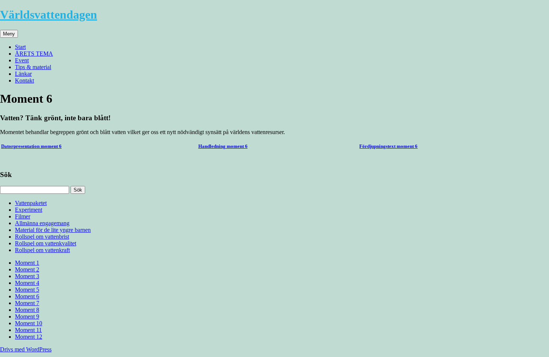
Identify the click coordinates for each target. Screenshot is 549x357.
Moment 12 (28, 336)
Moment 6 (27, 296)
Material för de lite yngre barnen (53, 230)
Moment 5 (27, 289)
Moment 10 (28, 323)
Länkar (23, 74)
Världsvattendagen (48, 14)
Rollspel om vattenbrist (42, 236)
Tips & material (33, 67)
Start (20, 47)
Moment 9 (27, 316)
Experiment (28, 210)
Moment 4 (27, 283)
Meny (9, 34)
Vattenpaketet (31, 203)
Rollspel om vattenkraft (42, 250)
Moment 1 (27, 263)
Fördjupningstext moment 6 (388, 146)
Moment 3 (27, 276)
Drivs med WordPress (26, 349)
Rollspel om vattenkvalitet (45, 243)
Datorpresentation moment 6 (31, 146)
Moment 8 (27, 310)
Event (22, 60)
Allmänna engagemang (42, 223)
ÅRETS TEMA (34, 53)
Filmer (22, 216)
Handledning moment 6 (223, 146)
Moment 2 (27, 269)
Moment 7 (27, 303)
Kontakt (24, 80)
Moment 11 (28, 330)
